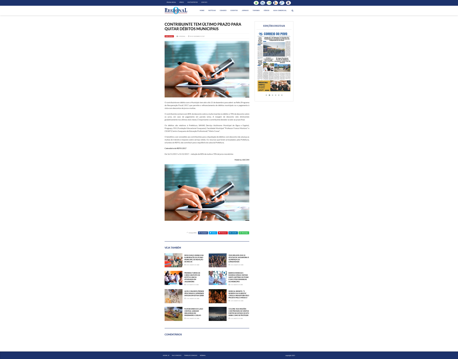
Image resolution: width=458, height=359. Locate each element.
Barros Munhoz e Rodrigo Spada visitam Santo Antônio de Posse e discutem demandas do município (239, 277)
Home (202, 10)
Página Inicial (171, 2)
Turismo (256, 10)
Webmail (203, 355)
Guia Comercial (280, 10)
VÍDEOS (266, 10)
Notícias (212, 10)
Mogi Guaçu (169, 36)
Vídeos (181, 2)
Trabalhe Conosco (190, 355)
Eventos (234, 10)
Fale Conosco (176, 355)
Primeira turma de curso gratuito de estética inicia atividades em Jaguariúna (192, 277)
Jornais (245, 10)
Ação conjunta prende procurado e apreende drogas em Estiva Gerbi (194, 293)
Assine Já (166, 355)
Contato (204, 2)
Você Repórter (192, 2)
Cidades (223, 10)
